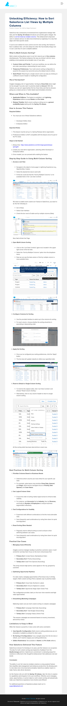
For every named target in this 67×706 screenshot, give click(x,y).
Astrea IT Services (30, 698)
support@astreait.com (16, 686)
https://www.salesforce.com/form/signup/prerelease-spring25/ (33, 146)
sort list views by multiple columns (25, 37)
